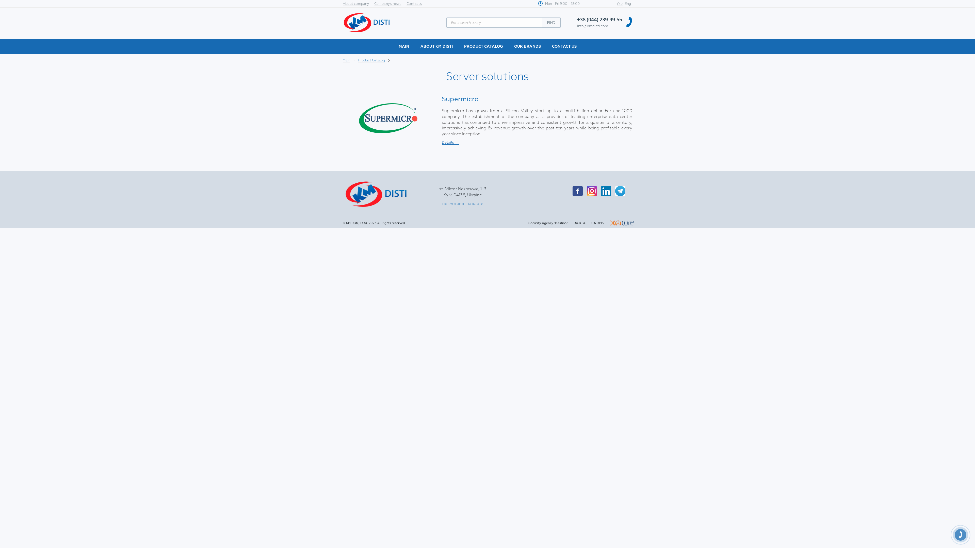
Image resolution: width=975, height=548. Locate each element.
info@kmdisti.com (592, 26)
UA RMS (597, 223)
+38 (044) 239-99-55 (599, 19)
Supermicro (460, 99)
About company (356, 4)
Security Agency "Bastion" (548, 223)
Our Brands (527, 46)
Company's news (388, 4)
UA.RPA (580, 223)
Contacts (414, 4)
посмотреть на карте (462, 203)
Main (404, 46)
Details (450, 142)
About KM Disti (436, 46)
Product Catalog (483, 46)
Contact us (564, 46)
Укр (620, 4)
